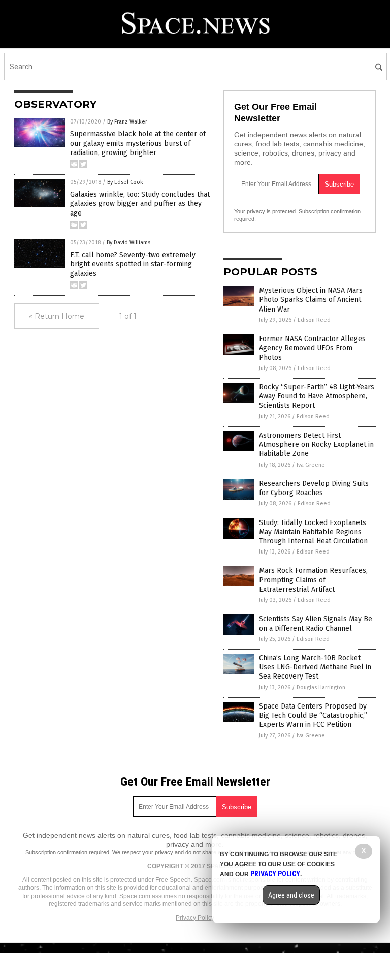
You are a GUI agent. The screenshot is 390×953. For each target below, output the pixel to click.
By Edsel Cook (125, 182)
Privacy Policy (195, 917)
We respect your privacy (142, 852)
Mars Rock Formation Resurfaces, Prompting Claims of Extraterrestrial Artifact (313, 579)
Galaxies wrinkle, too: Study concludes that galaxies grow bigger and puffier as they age (140, 203)
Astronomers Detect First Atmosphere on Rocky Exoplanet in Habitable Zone (316, 444)
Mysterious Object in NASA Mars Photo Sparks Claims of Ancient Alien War (311, 299)
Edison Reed (314, 320)
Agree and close (291, 895)
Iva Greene (311, 465)
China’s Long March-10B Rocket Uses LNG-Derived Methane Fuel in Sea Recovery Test (315, 667)
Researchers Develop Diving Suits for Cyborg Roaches (314, 488)
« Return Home (56, 316)
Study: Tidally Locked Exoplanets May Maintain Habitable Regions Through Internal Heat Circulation (313, 531)
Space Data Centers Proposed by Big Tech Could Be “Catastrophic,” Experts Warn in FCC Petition (313, 715)
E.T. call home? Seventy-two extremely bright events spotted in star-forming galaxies (133, 264)
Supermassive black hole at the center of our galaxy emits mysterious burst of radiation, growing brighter (138, 143)
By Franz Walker (127, 121)
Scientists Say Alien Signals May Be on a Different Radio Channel (315, 623)
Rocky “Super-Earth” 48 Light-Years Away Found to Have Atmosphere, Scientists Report (316, 396)
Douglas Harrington (321, 687)
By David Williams (128, 242)
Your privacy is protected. (265, 211)
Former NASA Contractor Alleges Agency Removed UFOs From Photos (312, 347)
